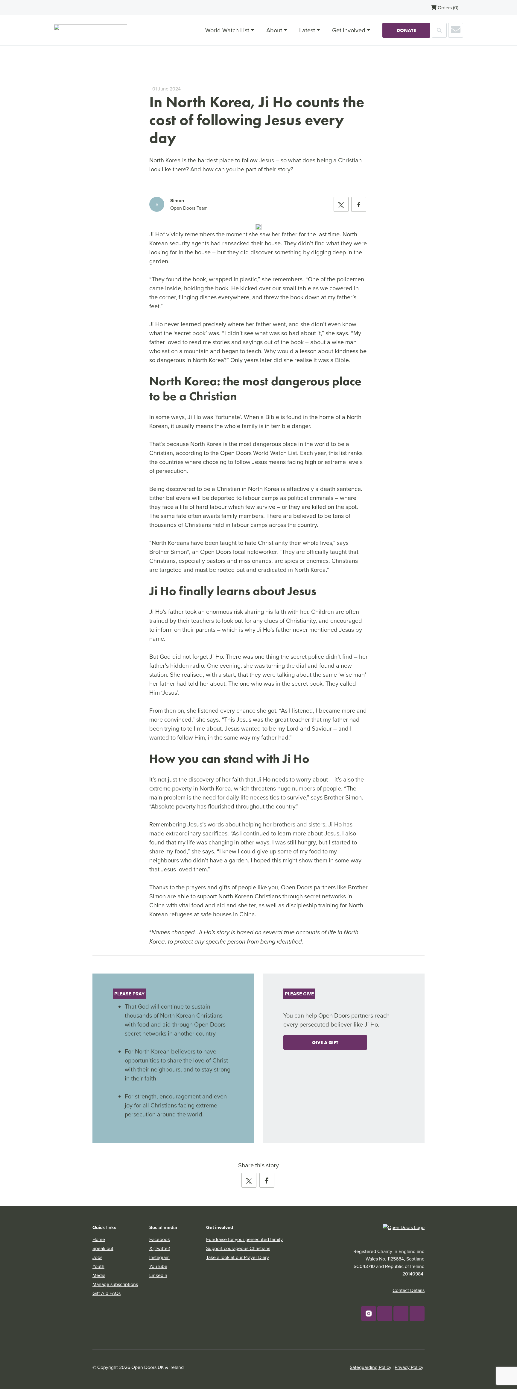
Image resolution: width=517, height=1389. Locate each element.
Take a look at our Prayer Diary (237, 1257)
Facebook (159, 1239)
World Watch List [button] (227, 30)
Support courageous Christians (238, 1248)
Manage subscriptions (115, 1284)
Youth (98, 1266)
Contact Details (409, 1290)
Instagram (159, 1257)
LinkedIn (158, 1275)
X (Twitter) (159, 1248)
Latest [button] (307, 30)
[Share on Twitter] (341, 204)
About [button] (274, 30)
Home (98, 1239)
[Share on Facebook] (358, 204)
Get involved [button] (348, 30)
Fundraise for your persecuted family (244, 1239)
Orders (447, 7)
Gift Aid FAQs (106, 1293)
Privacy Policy (409, 1367)
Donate (406, 30)
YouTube (158, 1266)
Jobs (97, 1257)
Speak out (102, 1248)
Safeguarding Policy (370, 1367)
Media (98, 1275)
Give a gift (325, 1042)
